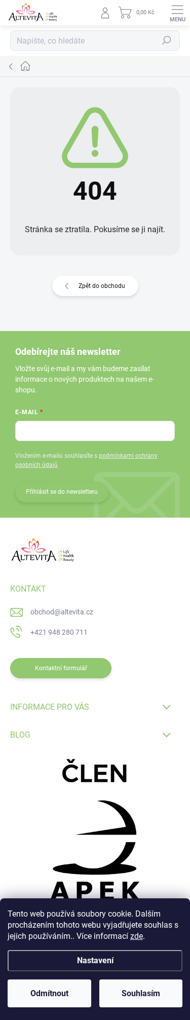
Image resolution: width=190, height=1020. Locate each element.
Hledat (167, 40)
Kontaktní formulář (61, 668)
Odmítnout (49, 993)
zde (136, 936)
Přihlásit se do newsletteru (62, 491)
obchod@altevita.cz (61, 612)
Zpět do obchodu (102, 285)
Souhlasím (141, 993)
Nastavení (95, 960)
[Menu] (177, 12)
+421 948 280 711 (59, 632)
